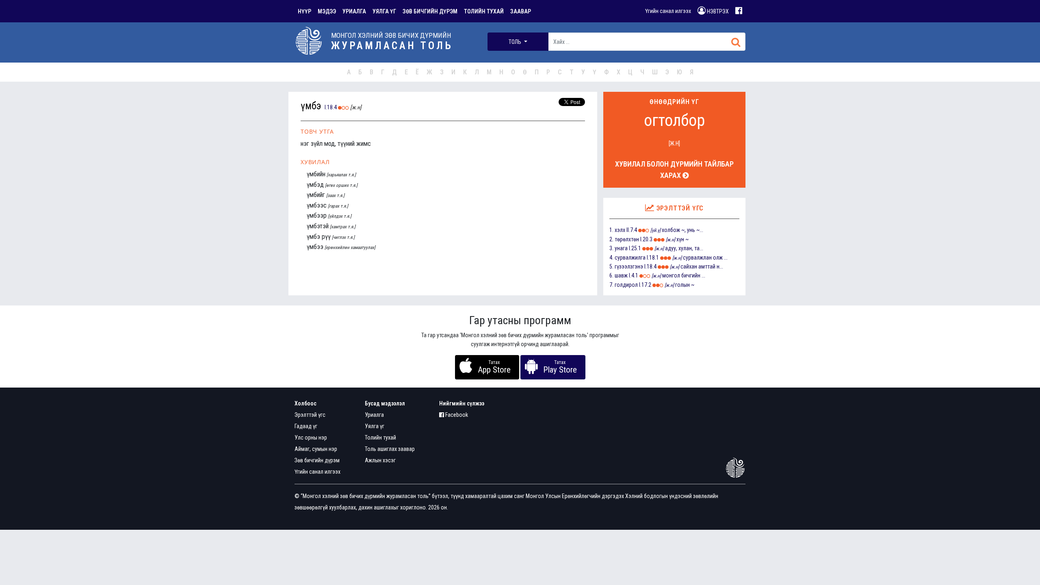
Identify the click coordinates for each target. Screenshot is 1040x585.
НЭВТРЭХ (717, 11)
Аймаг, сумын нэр (316, 449)
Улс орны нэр (311, 437)
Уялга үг (374, 426)
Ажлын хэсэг (380, 460)
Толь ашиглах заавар (390, 449)
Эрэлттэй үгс (310, 415)
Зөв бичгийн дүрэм (317, 460)
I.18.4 (331, 107)
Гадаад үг (306, 426)
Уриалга (374, 415)
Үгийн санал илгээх (668, 11)
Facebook (456, 415)
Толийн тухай (380, 437)
